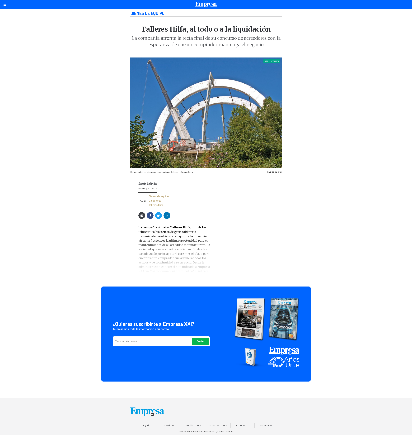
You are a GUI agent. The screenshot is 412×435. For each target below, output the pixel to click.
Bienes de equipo (147, 13)
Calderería (155, 200)
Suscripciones (217, 425)
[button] (5, 4)
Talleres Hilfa (156, 205)
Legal (145, 425)
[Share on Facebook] (150, 215)
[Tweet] (158, 215)
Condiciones (193, 425)
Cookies (169, 425)
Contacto (242, 425)
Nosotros (266, 425)
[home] (206, 5)
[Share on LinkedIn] (167, 215)
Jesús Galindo (147, 184)
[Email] (141, 215)
